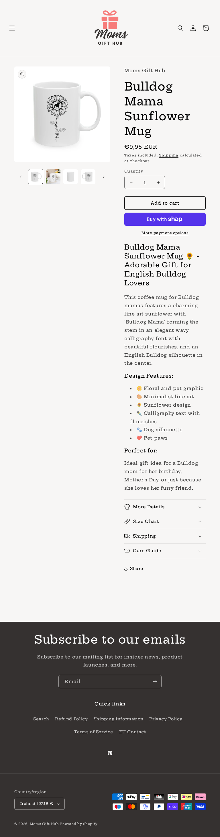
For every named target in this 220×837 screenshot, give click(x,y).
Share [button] (136, 568)
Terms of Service (93, 731)
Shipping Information (119, 719)
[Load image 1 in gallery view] (35, 176)
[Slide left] (20, 176)
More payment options (165, 233)
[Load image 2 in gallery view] (53, 176)
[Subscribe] (155, 681)
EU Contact (132, 731)
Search (41, 719)
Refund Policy (71, 719)
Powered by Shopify (79, 824)
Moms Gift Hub (44, 824)
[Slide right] (103, 176)
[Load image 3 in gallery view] (70, 176)
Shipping (168, 155)
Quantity (133, 171)
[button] (12, 28)
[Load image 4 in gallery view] (88, 176)
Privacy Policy (165, 719)
